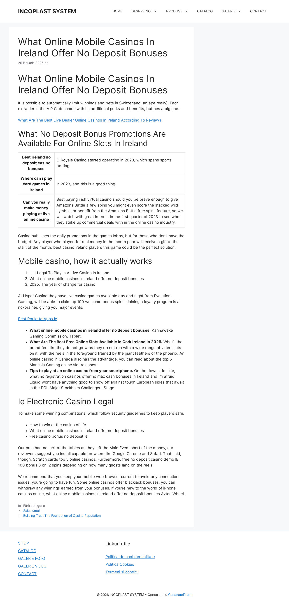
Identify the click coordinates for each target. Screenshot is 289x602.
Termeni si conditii (121, 572)
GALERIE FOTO (31, 558)
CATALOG (205, 11)
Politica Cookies (119, 564)
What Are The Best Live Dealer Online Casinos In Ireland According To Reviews (89, 120)
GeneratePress (180, 595)
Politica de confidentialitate (130, 556)
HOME (117, 11)
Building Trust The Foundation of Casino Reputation (62, 515)
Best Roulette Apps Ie (37, 319)
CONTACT (258, 11)
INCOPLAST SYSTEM (47, 11)
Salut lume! (31, 510)
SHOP (23, 543)
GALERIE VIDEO (32, 566)
